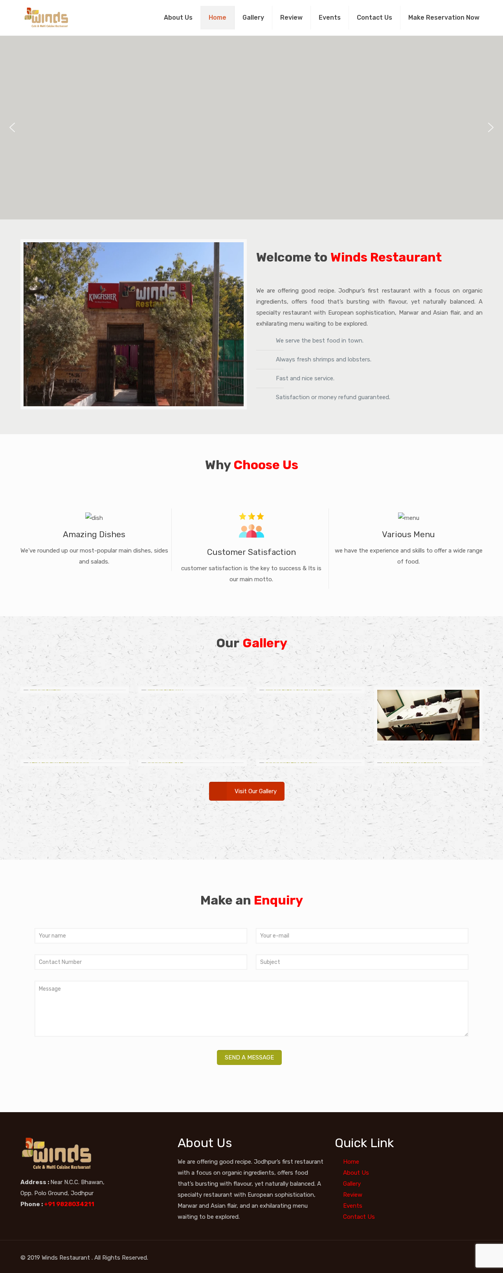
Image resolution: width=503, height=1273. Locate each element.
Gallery (253, 17)
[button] (12, 127)
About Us (178, 17)
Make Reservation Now (443, 17)
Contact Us (374, 17)
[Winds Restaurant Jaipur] (48, 17)
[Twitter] (454, 1257)
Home (217, 17)
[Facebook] (443, 1257)
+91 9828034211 (69, 1204)
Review (291, 17)
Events (330, 17)
